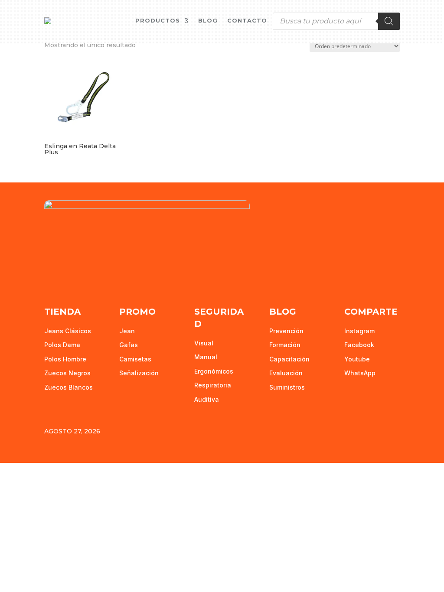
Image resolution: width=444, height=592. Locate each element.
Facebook (359, 344)
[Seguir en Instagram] (88, 276)
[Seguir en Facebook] (51, 276)
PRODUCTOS (157, 20)
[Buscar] (389, 21)
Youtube (357, 359)
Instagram (359, 331)
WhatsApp (359, 373)
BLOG (208, 20)
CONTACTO (247, 20)
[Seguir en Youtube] (69, 276)
